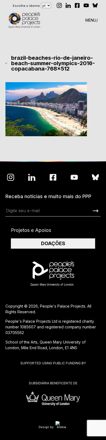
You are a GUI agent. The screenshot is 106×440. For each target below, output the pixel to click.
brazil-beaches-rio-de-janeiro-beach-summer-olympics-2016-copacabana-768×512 (53, 63)
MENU (90, 20)
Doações (53, 243)
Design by (46, 427)
